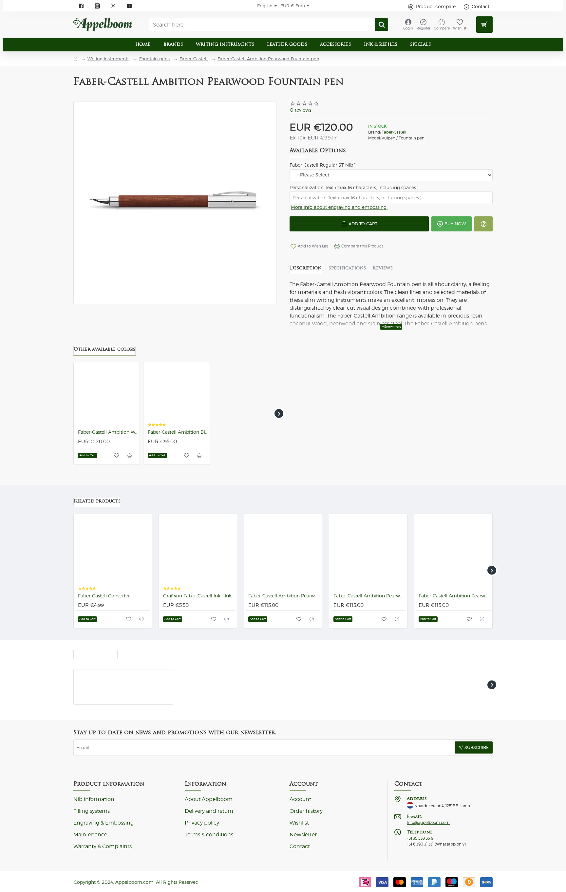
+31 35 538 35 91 (421, 838)
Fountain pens (154, 58)
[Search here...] (381, 24)
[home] (75, 58)
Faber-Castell (193, 58)
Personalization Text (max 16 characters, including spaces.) (354, 187)
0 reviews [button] (300, 110)
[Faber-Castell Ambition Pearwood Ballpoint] (283, 553)
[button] (359, 223)
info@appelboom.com (428, 822)
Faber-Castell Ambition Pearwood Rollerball (455, 595)
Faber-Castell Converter (104, 595)
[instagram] (97, 6)
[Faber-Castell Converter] (112, 553)
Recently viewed (95, 653)
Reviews (382, 268)
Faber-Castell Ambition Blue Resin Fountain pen (178, 432)
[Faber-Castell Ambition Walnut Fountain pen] (106, 395)
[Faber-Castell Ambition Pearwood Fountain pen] (88, 683)
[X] (113, 6)
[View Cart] (484, 24)
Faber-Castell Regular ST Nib (321, 165)
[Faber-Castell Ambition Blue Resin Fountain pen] (176, 395)
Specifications (347, 268)
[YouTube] (130, 6)
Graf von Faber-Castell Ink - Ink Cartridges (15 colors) (199, 595)
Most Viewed (141, 653)
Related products (97, 501)
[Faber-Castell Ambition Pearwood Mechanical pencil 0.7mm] (368, 553)
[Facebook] (81, 6)
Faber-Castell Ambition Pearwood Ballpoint (284, 595)
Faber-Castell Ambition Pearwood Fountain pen (268, 58)
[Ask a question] (483, 223)
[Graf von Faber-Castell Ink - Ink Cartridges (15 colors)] (197, 553)
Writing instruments (108, 58)
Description (306, 268)
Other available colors (104, 349)
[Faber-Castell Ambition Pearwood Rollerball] (453, 553)
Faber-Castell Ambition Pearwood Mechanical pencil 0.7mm (369, 595)
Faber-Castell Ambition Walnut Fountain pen (108, 432)
